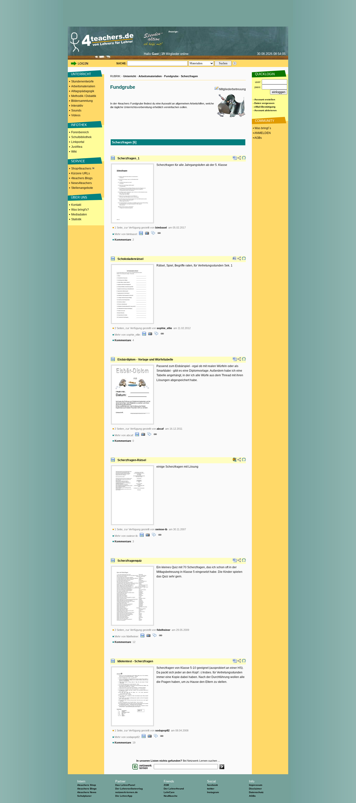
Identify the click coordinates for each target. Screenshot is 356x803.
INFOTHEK (79, 125)
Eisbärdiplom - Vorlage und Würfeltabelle (145, 359)
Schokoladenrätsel (130, 259)
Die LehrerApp (123, 796)
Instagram (213, 792)
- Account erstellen (264, 99)
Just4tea (76, 146)
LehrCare (169, 792)
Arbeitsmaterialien (83, 86)
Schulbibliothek (81, 137)
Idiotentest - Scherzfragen (135, 661)
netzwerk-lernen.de (126, 792)
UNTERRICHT (81, 74)
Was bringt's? (80, 209)
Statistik (76, 219)
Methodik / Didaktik (83, 96)
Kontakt (76, 204)
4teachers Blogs (82, 178)
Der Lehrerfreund (174, 788)
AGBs (252, 796)
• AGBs (257, 138)
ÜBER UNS (79, 197)
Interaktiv (77, 105)
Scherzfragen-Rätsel (131, 460)
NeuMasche (171, 796)
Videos (75, 115)
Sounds (76, 110)
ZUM (166, 785)
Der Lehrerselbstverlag (129, 788)
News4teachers (81, 183)
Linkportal (77, 142)
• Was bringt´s (261, 128)
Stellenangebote (82, 188)
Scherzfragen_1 (128, 158)
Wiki (74, 151)
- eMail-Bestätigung (264, 106)
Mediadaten (79, 214)
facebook (212, 785)
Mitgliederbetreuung (232, 89)
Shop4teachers (81, 168)
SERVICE (78, 161)
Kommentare (123, 239)
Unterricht (129, 76)
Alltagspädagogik (82, 91)
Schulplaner (84, 796)
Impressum (255, 785)
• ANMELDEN (261, 133)
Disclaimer (255, 788)
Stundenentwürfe (82, 81)
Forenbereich (80, 132)
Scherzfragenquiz (129, 560)
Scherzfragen (189, 76)
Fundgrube (171, 76)
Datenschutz (256, 792)
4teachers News (86, 792)
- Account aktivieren (265, 110)
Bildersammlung (82, 101)
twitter (210, 788)
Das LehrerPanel (125, 785)
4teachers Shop (86, 785)
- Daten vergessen (263, 103)
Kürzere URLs (80, 173)
